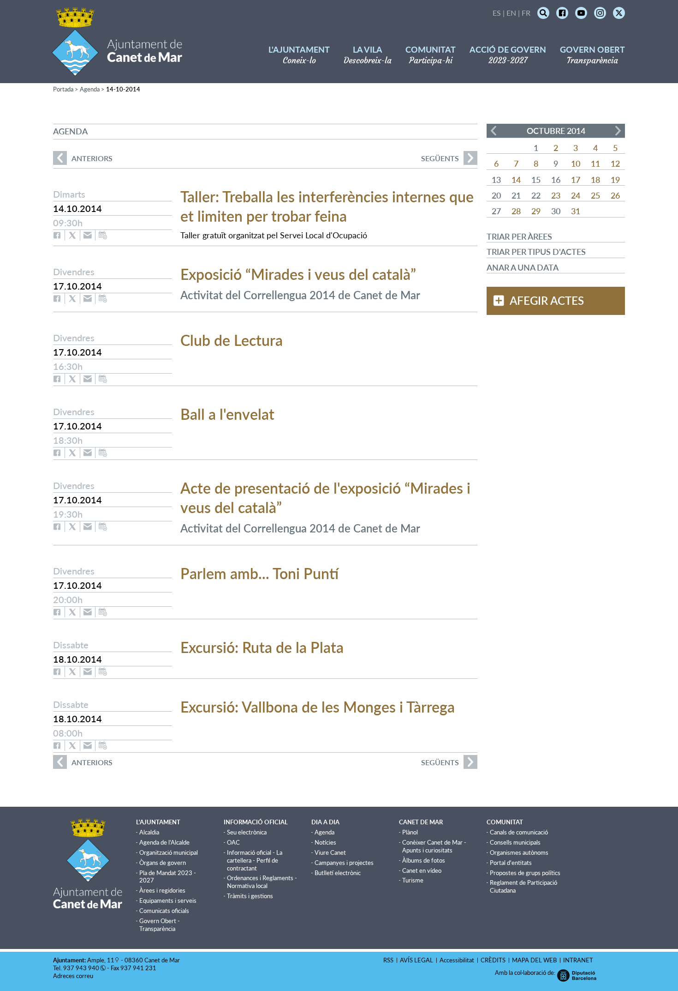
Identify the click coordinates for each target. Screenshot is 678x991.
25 (595, 195)
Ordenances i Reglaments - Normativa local (262, 881)
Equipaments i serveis (167, 900)
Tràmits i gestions (250, 896)
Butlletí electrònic (338, 872)
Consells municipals (515, 842)
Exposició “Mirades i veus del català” (298, 274)
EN (511, 12)
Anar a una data (523, 267)
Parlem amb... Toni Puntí (259, 573)
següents (440, 158)
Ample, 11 (100, 960)
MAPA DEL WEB (534, 960)
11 (595, 163)
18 (595, 180)
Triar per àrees (519, 236)
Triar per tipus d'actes (536, 252)
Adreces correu (74, 975)
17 (575, 180)
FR (526, 12)
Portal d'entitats (511, 862)
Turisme (412, 880)
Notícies (325, 842)
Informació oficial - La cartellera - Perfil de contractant (254, 860)
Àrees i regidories (162, 890)
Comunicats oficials (164, 910)
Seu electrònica (247, 832)
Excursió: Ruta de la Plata (262, 647)
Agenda (90, 89)
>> (618, 131)
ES (497, 12)
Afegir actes (547, 300)
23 (555, 195)
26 (615, 195)
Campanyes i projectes (344, 862)
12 (615, 163)
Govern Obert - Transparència (159, 924)
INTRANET (578, 960)
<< (493, 131)
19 (615, 180)
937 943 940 (81, 968)
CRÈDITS (493, 960)
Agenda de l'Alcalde (164, 842)
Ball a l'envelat (227, 414)
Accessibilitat (457, 960)
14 (516, 180)
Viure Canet (330, 852)
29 (536, 211)
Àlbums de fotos (423, 860)
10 (575, 163)
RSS (388, 960)
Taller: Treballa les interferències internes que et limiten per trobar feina (327, 206)
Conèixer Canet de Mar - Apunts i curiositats (434, 846)
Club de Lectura (231, 340)
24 (575, 195)
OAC (233, 842)
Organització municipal (168, 852)
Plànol (410, 832)
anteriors (83, 158)
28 (516, 211)
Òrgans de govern (162, 862)
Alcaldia (149, 832)
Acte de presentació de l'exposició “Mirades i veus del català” (325, 497)
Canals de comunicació (519, 832)
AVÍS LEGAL (416, 960)
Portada (63, 89)
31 (575, 211)
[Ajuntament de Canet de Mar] (117, 70)
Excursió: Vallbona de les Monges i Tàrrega (317, 707)
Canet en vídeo (421, 870)
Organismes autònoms (519, 852)
